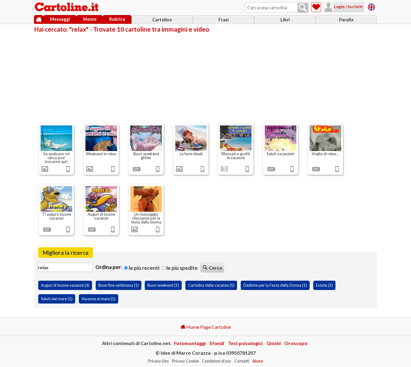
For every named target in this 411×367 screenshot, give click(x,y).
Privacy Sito (158, 361)
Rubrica (117, 19)
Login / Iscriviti (348, 6)
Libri (285, 19)
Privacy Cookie (185, 361)
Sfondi (216, 343)
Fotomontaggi (190, 343)
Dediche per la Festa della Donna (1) (275, 285)
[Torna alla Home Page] (67, 7)
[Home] (38, 19)
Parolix (346, 19)
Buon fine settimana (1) (118, 285)
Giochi (274, 343)
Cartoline (162, 19)
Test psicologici (245, 343)
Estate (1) (324, 285)
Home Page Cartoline (208, 327)
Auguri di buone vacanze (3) (65, 285)
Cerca (215, 267)
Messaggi (60, 19)
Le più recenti (143, 268)
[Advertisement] (205, 77)
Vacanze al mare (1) (99, 298)
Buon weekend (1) (163, 285)
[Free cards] (371, 6)
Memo (89, 19)
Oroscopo (295, 343)
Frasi (223, 19)
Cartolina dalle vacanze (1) (211, 285)
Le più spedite (181, 268)
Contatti (241, 361)
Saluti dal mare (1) (57, 298)
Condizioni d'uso (216, 361)
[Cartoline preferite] (316, 7)
